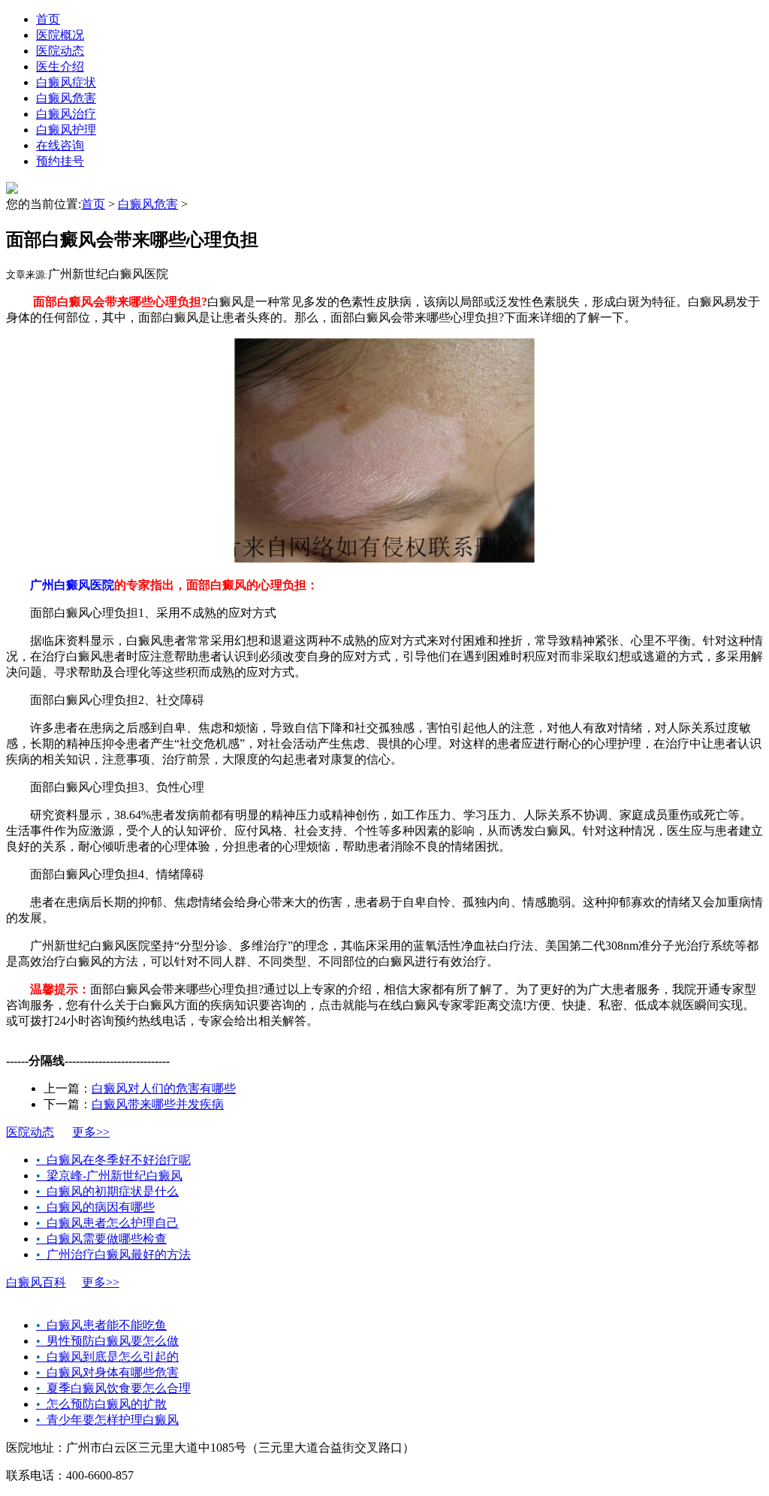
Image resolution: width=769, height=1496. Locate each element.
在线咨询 (60, 145)
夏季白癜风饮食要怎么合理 (113, 1388)
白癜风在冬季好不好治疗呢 (113, 1159)
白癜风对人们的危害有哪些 (164, 1088)
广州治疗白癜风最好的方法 (113, 1254)
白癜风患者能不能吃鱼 (101, 1325)
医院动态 (60, 50)
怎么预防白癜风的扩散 (101, 1404)
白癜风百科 (36, 1282)
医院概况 (60, 35)
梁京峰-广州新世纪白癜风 (109, 1175)
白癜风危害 (66, 98)
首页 (48, 19)
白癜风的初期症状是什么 (107, 1191)
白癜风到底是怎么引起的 (107, 1356)
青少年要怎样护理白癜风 (107, 1419)
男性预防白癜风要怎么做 (107, 1340)
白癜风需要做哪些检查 (101, 1238)
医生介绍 (60, 66)
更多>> (91, 1132)
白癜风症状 (66, 82)
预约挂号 (60, 161)
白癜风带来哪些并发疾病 (158, 1104)
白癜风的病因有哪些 (95, 1207)
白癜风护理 (66, 129)
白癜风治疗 (66, 113)
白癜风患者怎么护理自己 (107, 1222)
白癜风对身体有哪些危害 (107, 1372)
